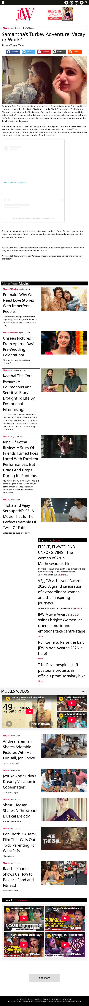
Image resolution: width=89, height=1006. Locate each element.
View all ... (84, 691)
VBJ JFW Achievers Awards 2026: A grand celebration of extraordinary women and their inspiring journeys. (60, 592)
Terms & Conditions (34, 999)
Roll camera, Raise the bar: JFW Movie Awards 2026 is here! (61, 648)
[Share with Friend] (59, 51)
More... (64, 574)
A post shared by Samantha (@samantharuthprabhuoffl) (33, 218)
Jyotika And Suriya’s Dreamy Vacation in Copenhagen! (19, 781)
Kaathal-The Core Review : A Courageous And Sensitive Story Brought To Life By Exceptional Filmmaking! (19, 392)
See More (44, 978)
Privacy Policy (56, 999)
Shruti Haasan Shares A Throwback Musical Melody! (20, 810)
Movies (6, 28)
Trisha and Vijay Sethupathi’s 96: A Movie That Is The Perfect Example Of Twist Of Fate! (19, 516)
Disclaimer (46, 999)
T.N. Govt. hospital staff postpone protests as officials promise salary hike (62, 670)
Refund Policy (67, 999)
